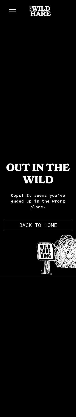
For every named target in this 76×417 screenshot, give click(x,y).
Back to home (38, 225)
